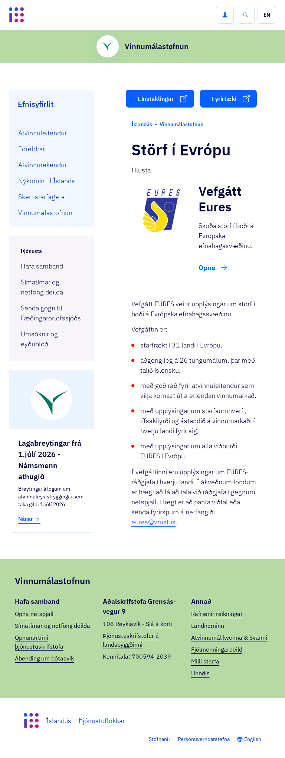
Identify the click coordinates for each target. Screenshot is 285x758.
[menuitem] (51, 133)
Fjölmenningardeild (216, 649)
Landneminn (207, 625)
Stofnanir (159, 739)
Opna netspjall (34, 613)
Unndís (200, 673)
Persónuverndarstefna (204, 739)
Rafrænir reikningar (217, 613)
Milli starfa (205, 661)
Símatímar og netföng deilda (52, 625)
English (252, 739)
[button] (225, 15)
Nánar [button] (25, 518)
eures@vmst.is (153, 522)
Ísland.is (58, 720)
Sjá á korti (159, 623)
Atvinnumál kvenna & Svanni (229, 637)
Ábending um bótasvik (44, 658)
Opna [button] (208, 267)
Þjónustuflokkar (102, 720)
